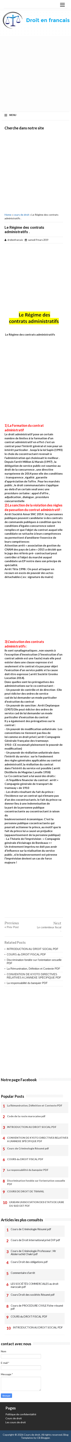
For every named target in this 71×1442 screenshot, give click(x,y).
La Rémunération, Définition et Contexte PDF (33, 968)
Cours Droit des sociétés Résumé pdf (33, 1294)
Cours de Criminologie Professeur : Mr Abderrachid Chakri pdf (33, 1252)
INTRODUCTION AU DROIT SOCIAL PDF (32, 948)
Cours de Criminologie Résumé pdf (28, 1148)
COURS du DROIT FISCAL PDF (26, 954)
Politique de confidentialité (20, 1414)
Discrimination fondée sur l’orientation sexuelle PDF (36, 1182)
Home (8, 214)
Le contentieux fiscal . (49, 929)
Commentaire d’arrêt (23, 1272)
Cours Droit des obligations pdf (29, 1261)
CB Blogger (43, 1437)
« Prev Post (12, 927)
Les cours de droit (15, 1422)
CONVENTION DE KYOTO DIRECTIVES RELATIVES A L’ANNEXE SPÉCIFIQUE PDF (34, 976)
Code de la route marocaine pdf (26, 1116)
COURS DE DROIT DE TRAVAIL (25, 1191)
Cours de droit (13, 1418)
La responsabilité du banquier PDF (27, 983)
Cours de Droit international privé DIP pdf (35, 1240)
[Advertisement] (35, 74)
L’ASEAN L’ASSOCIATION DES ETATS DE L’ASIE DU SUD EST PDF (36, 1204)
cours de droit (21, 214)
